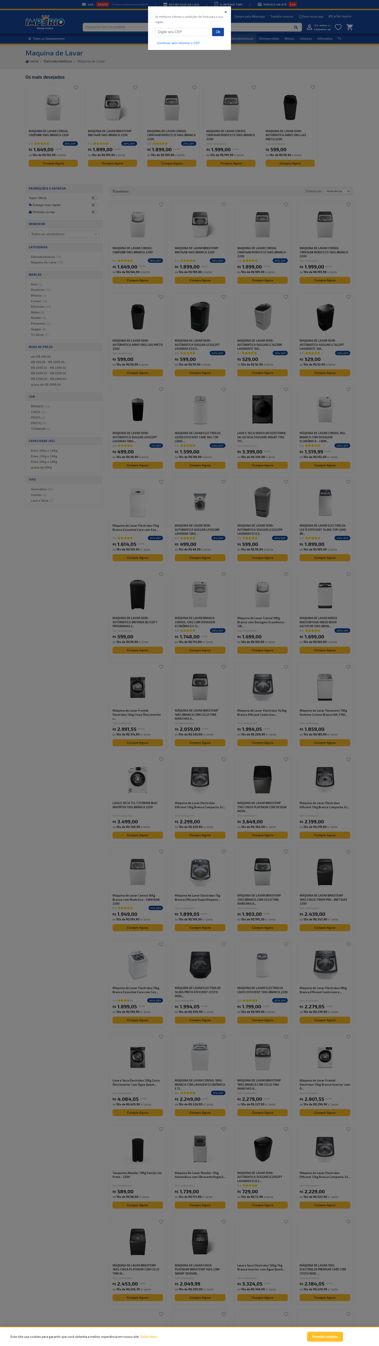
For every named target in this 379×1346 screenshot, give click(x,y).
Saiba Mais (148, 1337)
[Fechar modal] (225, 12)
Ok (218, 32)
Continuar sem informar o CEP (178, 43)
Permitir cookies (325, 1337)
